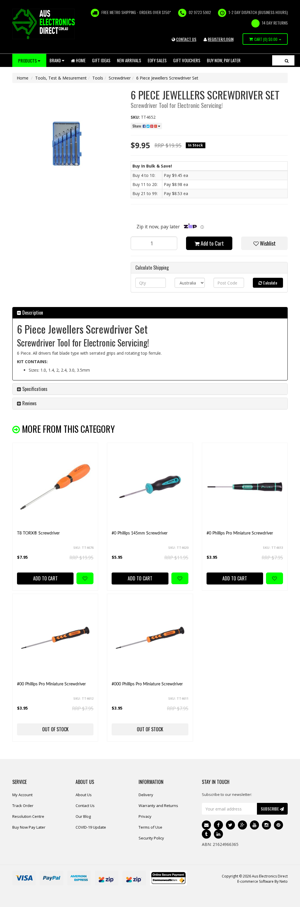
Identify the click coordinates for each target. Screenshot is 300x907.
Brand (56, 60)
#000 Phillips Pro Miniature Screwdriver (147, 684)
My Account (22, 794)
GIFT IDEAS (101, 60)
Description (32, 312)
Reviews (29, 403)
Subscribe (270, 809)
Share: (137, 125)
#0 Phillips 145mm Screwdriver (140, 533)
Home (80, 60)
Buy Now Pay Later (28, 827)
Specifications (34, 388)
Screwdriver (120, 78)
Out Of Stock (55, 729)
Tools (97, 78)
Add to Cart (212, 243)
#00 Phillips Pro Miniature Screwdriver (51, 684)
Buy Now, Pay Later (224, 60)
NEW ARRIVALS (129, 60)
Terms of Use (150, 827)
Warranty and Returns (158, 805)
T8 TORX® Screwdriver (38, 533)
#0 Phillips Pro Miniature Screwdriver (240, 533)
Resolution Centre (28, 816)
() (265, 39)
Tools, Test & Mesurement (61, 78)
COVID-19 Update (91, 827)
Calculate (269, 283)
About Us (84, 794)
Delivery (146, 794)
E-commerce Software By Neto (262, 881)
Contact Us (85, 805)
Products (28, 60)
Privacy (145, 816)
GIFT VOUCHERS (186, 60)
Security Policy (151, 838)
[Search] (286, 60)
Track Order (22, 805)
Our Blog (83, 816)
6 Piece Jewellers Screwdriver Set (167, 78)
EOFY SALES (157, 60)
